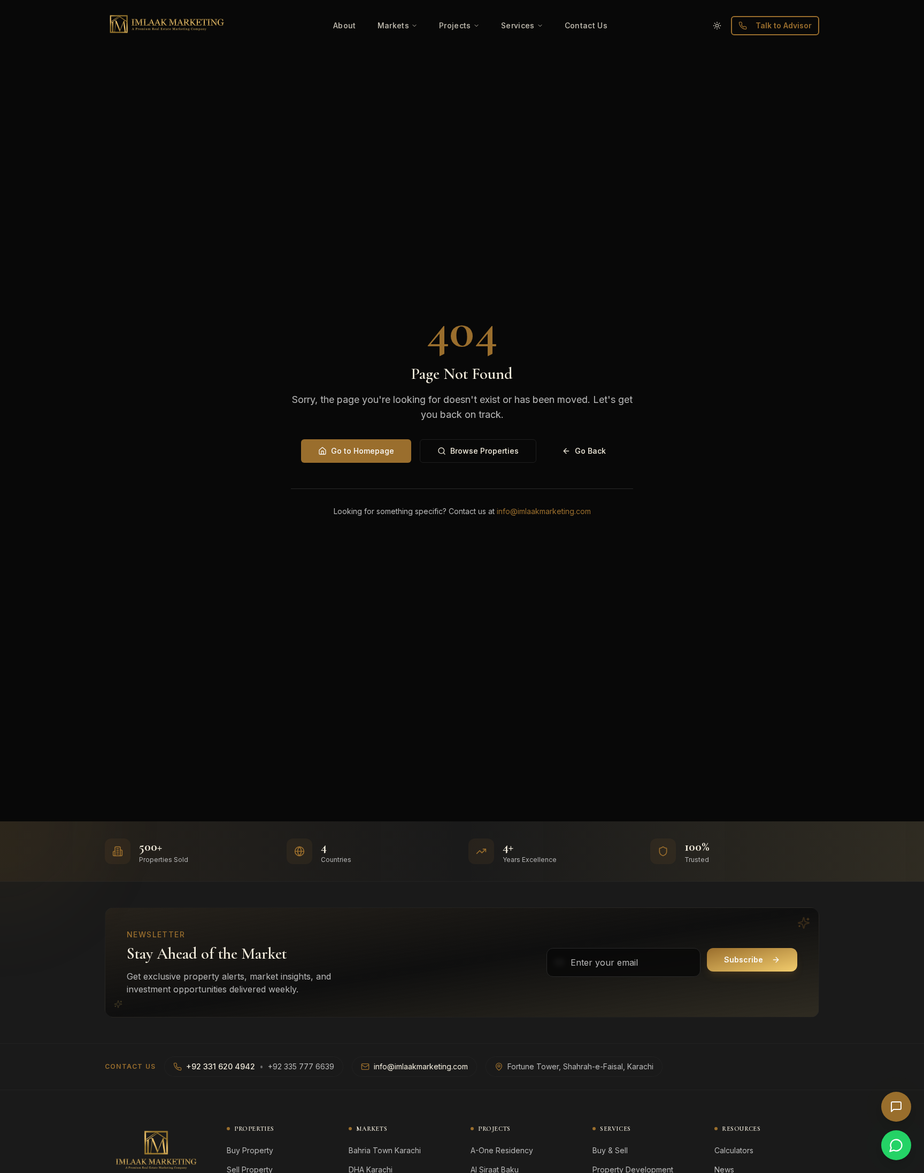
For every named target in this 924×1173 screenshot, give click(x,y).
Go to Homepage (362, 450)
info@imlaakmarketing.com (544, 511)
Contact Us (586, 25)
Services (518, 25)
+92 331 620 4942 (220, 1066)
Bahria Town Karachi (385, 1150)
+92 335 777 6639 (301, 1066)
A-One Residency (502, 1150)
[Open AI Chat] (896, 1107)
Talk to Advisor (784, 25)
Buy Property (250, 1150)
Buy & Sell (610, 1150)
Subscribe (743, 959)
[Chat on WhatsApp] (896, 1145)
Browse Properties (484, 450)
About (344, 25)
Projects (455, 25)
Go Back (590, 450)
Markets (393, 25)
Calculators (733, 1150)
